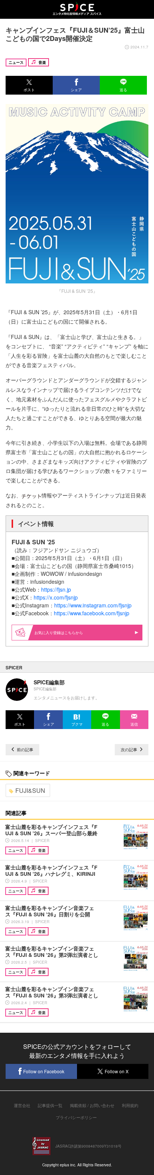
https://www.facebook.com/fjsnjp (91, 613)
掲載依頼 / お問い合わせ (92, 1105)
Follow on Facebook (43, 1071)
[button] (29, 85)
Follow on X (117, 1071)
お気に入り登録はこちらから (58, 632)
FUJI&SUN (30, 790)
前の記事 (24, 749)
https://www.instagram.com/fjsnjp (93, 605)
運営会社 (22, 1105)
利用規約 (130, 1105)
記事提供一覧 (50, 1105)
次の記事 (129, 749)
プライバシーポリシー (76, 1117)
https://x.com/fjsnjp (56, 597)
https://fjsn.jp (56, 589)
